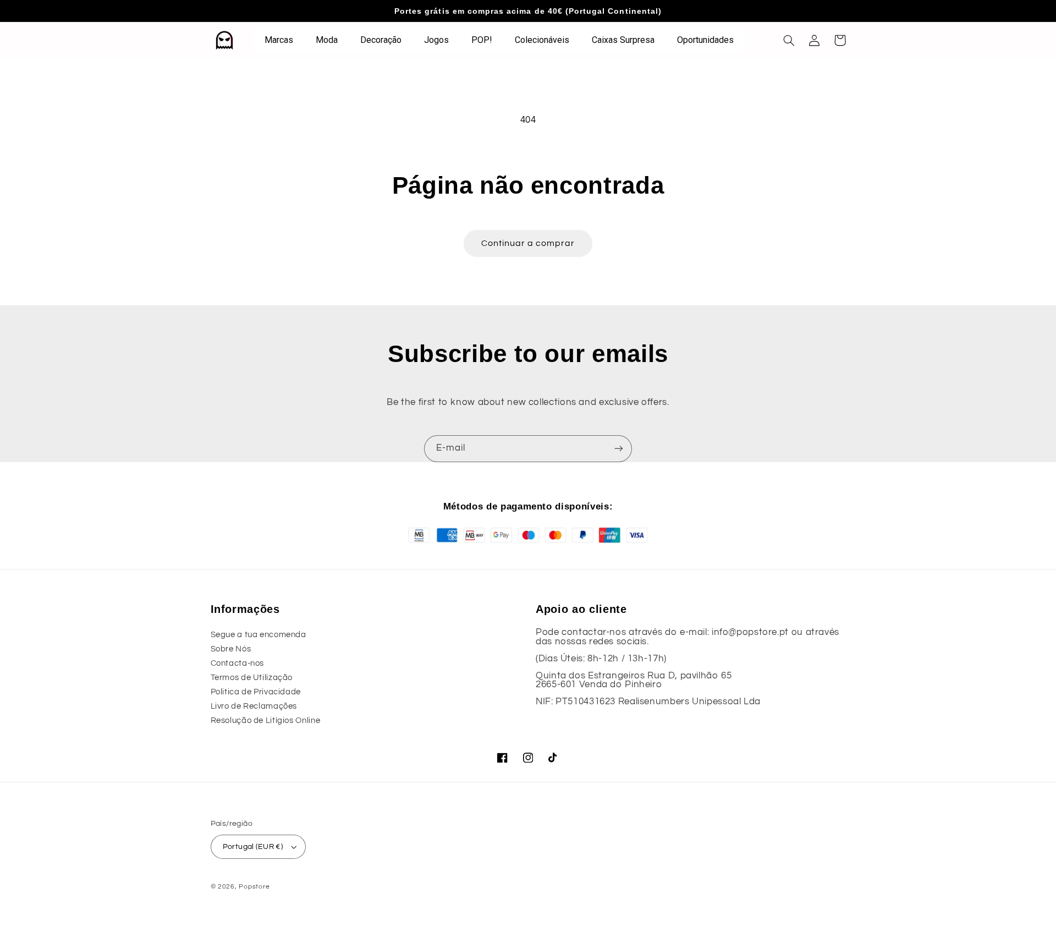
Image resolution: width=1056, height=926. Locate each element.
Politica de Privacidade (256, 692)
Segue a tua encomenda (258, 635)
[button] (789, 40)
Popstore (254, 887)
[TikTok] (553, 757)
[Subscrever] (618, 448)
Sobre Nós (231, 649)
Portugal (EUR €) (253, 847)
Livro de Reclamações (254, 706)
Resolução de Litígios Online (266, 720)
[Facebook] (502, 757)
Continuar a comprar (528, 243)
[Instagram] (528, 757)
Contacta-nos (238, 663)
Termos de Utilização (252, 677)
